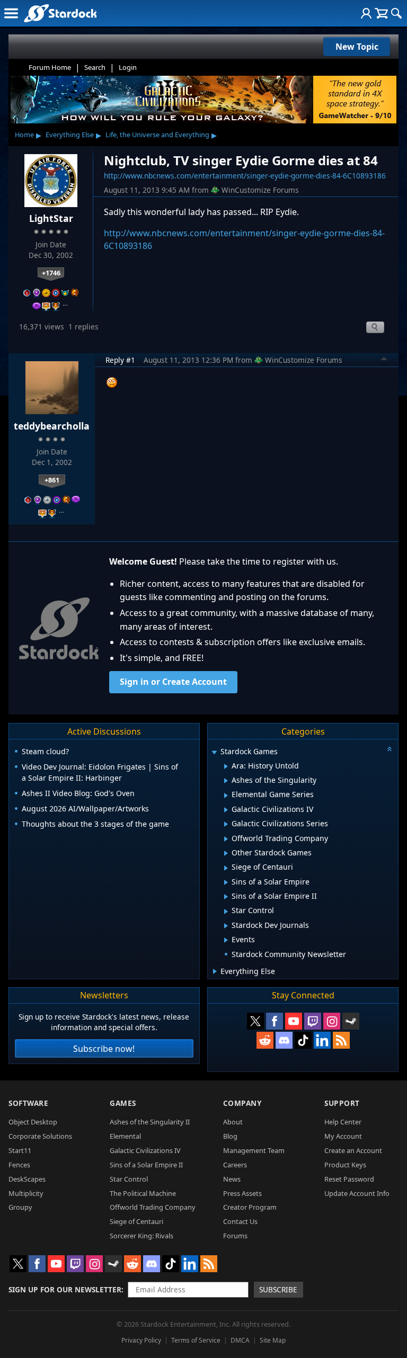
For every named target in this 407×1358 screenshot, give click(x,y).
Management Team (254, 1150)
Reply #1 (120, 360)
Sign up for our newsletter (64, 1289)
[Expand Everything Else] (215, 971)
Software (28, 1103)
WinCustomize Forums (260, 190)
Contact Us (240, 1221)
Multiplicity (25, 1193)
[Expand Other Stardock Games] (226, 853)
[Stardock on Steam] (350, 1021)
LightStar (51, 218)
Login (128, 67)
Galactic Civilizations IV (145, 1150)
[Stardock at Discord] (284, 1040)
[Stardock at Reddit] (265, 1040)
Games (123, 1103)
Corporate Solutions (40, 1136)
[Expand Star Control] (226, 911)
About (233, 1122)
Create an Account (353, 1150)
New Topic (356, 46)
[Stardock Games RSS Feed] (341, 1040)
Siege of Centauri (136, 1221)
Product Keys (345, 1164)
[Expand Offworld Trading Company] (226, 839)
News (232, 1179)
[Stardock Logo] (60, 13)
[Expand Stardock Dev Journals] (226, 925)
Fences (19, 1164)
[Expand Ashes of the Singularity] (226, 780)
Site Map (273, 1340)
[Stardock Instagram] (331, 1021)
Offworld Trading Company (153, 1207)
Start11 (19, 1150)
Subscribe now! (104, 1049)
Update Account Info (357, 1193)
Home (24, 134)
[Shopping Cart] (381, 13)
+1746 (51, 273)
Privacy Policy (141, 1340)
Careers (235, 1164)
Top (384, 360)
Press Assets (242, 1193)
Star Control (129, 1179)
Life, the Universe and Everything (157, 134)
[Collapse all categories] (389, 749)
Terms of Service (195, 1340)
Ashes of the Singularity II (150, 1122)
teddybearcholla (52, 425)
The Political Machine (143, 1193)
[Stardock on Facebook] (274, 1021)
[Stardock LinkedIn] (322, 1040)
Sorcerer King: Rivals (141, 1235)
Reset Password (349, 1179)
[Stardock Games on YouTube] (293, 1021)
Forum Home (50, 67)
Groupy (20, 1207)
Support (342, 1103)
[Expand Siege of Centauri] (226, 868)
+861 (52, 480)
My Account (343, 1136)
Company (242, 1103)
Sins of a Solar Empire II (146, 1164)
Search (94, 67)
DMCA (240, 1340)
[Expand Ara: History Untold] (226, 766)
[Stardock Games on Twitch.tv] (312, 1021)
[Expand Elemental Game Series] (226, 795)
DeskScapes (27, 1179)
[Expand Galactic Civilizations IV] (226, 809)
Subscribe (278, 1289)
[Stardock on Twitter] (255, 1021)
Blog (230, 1136)
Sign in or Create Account (173, 681)
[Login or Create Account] (366, 13)
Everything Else (70, 134)
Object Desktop (32, 1122)
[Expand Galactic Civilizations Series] (226, 824)
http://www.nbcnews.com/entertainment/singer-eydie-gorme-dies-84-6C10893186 (245, 176)
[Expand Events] (226, 940)
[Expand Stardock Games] (214, 752)
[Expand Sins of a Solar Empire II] (226, 896)
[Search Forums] (396, 13)
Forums (235, 1235)
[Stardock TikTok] (303, 1040)
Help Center (342, 1122)
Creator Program (250, 1207)
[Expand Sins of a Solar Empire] (226, 882)
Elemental (125, 1136)
